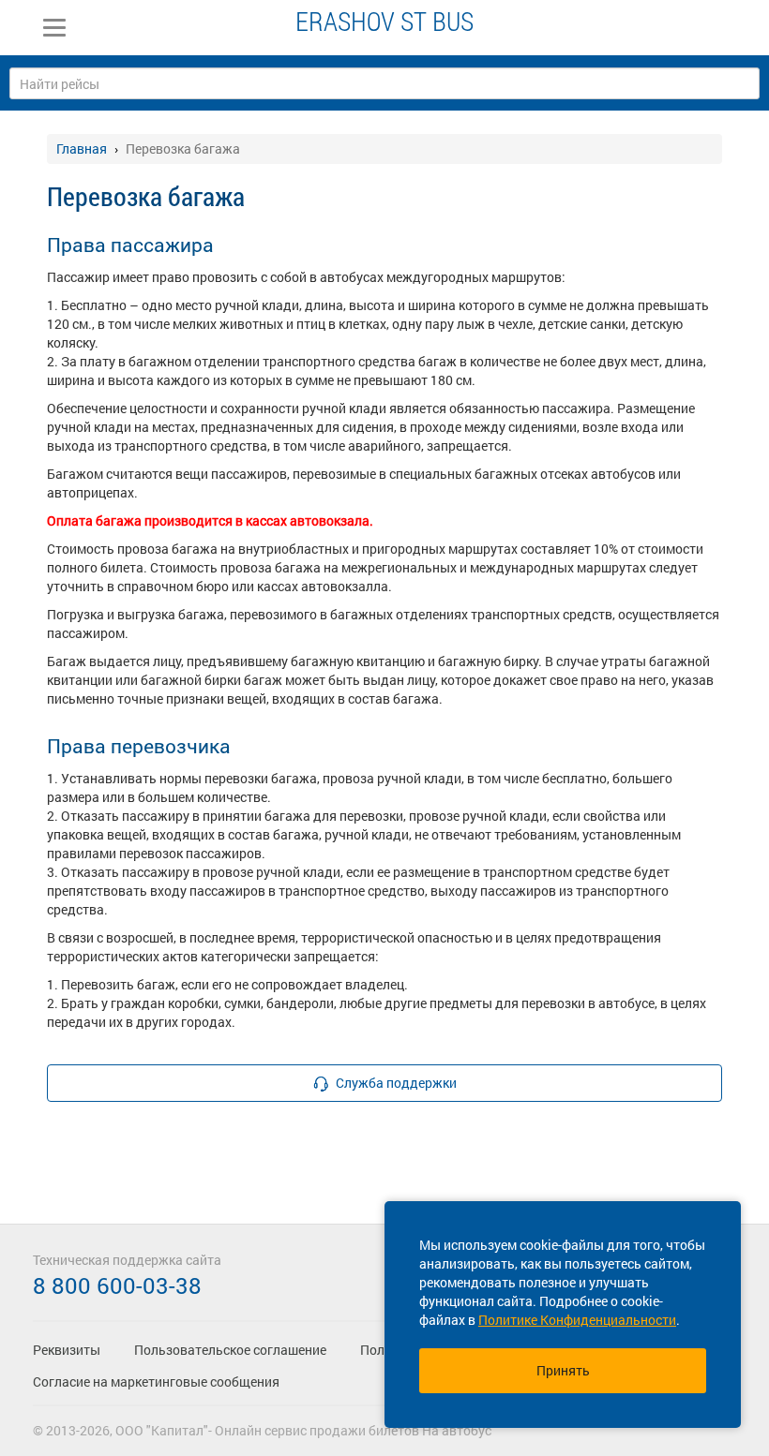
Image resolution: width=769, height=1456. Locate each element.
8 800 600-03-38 (117, 1285)
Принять (563, 1370)
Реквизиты (66, 1350)
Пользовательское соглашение (230, 1350)
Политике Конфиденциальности (577, 1320)
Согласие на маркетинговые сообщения (156, 1381)
